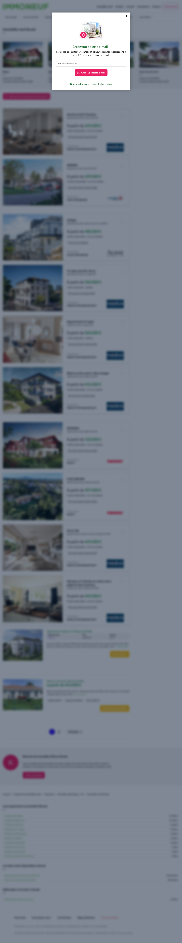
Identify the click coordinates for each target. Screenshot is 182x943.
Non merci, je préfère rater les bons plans (91, 84)
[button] (126, 16)
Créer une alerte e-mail (93, 72)
